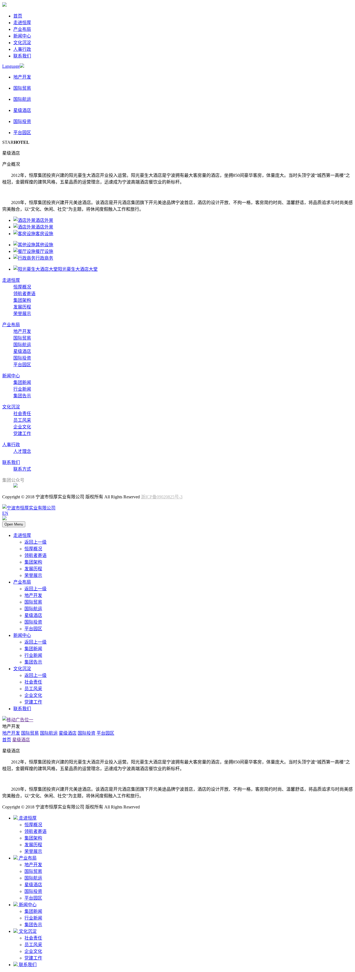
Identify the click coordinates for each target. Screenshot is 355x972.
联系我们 (22, 56)
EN (5, 513)
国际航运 (22, 344)
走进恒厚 (22, 22)
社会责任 (22, 413)
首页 (17, 16)
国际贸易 (22, 338)
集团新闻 (22, 382)
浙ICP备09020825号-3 (161, 496)
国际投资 (22, 358)
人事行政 (22, 49)
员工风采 (22, 420)
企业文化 (22, 427)
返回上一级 (35, 542)
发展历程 (22, 307)
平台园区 (22, 364)
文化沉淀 (22, 42)
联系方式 (22, 469)
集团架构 (22, 300)
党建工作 (22, 433)
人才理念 (22, 451)
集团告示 (22, 395)
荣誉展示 (22, 313)
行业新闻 (22, 389)
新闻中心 (22, 36)
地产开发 (22, 331)
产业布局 (22, 29)
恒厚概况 (22, 287)
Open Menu (13, 524)
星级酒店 (22, 351)
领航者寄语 (24, 293)
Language (11, 66)
